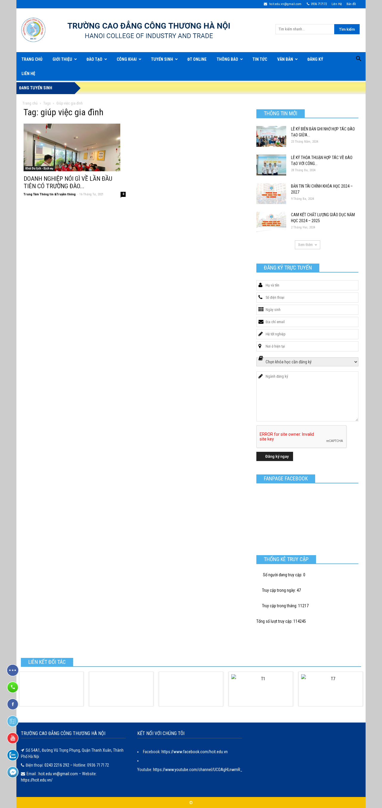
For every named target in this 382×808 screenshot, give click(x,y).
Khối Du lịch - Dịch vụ (39, 168)
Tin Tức (259, 59)
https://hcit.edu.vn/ (37, 780)
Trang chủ (30, 103)
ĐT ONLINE (197, 59)
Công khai (127, 59)
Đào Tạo (94, 59)
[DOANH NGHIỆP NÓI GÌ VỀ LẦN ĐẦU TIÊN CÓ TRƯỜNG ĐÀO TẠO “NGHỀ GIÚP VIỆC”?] (75, 147)
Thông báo (227, 59)
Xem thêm (305, 245)
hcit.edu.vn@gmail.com (284, 4)
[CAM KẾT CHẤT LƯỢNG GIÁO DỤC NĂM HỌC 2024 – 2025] (271, 222)
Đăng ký (315, 59)
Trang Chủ (31, 59)
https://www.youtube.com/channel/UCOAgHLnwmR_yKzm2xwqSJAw (212, 769)
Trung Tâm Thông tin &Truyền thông (50, 194)
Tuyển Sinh (162, 59)
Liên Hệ (337, 4)
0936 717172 (319, 4)
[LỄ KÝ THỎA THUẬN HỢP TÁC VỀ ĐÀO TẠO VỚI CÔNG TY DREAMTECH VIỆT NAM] (271, 165)
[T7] (330, 689)
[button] (358, 59)
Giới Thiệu (62, 59)
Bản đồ (351, 4)
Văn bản (285, 59)
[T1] (260, 689)
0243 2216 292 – (58, 765)
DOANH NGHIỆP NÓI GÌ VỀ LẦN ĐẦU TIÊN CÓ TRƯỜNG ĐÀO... (68, 182)
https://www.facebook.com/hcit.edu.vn (194, 751)
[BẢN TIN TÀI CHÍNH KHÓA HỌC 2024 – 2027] (271, 193)
